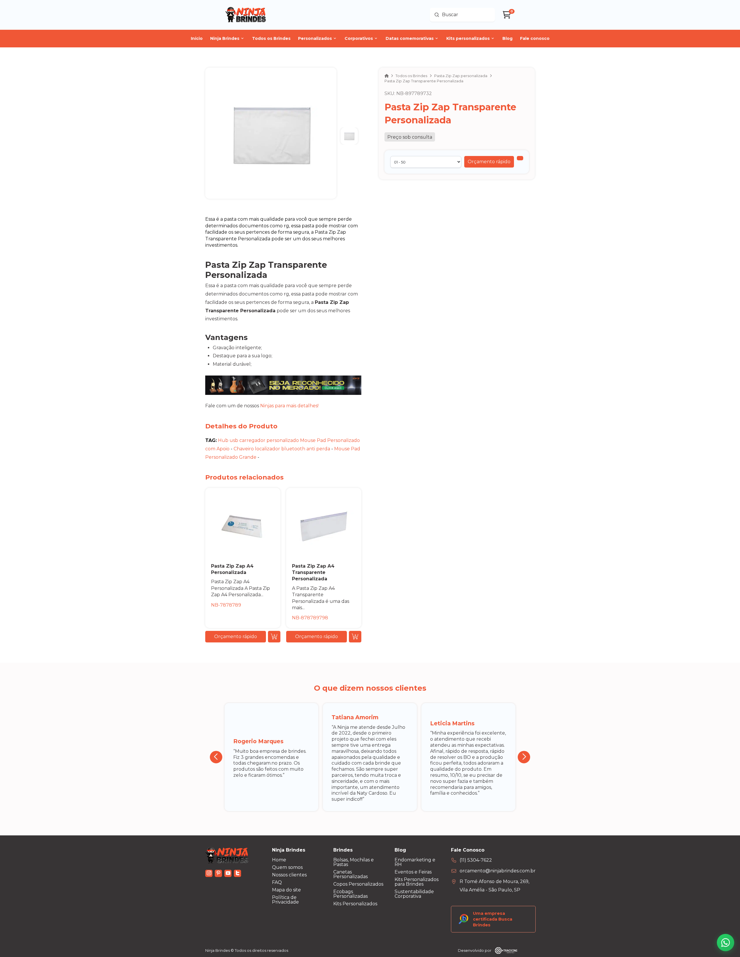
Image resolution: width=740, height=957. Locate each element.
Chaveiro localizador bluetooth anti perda (282, 448)
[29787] (520, 158)
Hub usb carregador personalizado (258, 440)
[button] (489, 162)
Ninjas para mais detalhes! (289, 405)
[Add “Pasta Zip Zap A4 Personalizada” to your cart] (274, 636)
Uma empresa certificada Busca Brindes (492, 919)
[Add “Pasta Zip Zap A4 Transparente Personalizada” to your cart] (355, 636)
